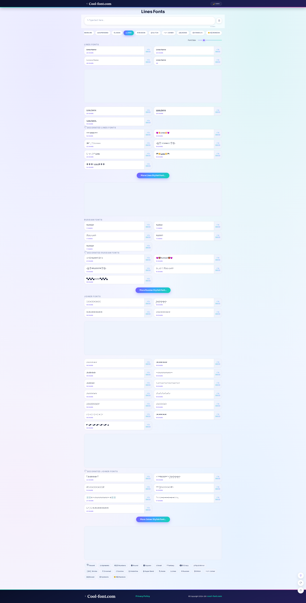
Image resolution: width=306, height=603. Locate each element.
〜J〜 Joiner (169, 33)
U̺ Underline (87, 33)
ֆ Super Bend (102, 33)
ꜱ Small (159, 565)
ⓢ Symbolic (198, 33)
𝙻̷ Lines (128, 33)
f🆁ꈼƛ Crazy (184, 565)
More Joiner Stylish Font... (153, 519)
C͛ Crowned (106, 571)
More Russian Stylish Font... (153, 290)
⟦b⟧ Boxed (183, 33)
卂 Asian (117, 33)
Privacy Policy (143, 596)
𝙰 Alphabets (104, 565)
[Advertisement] (153, 86)
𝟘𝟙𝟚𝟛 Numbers (120, 565)
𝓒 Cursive (119, 571)
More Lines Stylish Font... (153, 175)
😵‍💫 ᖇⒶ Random (214, 33)
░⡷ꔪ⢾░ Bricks (92, 571)
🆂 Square (147, 565)
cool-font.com (214, 596)
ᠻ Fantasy (170, 565)
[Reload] (301, 583)
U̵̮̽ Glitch (154, 33)
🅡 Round (134, 565)
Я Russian (141, 33)
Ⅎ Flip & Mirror (199, 565)
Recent (92, 565)
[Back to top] (301, 590)
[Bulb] (301, 575)
